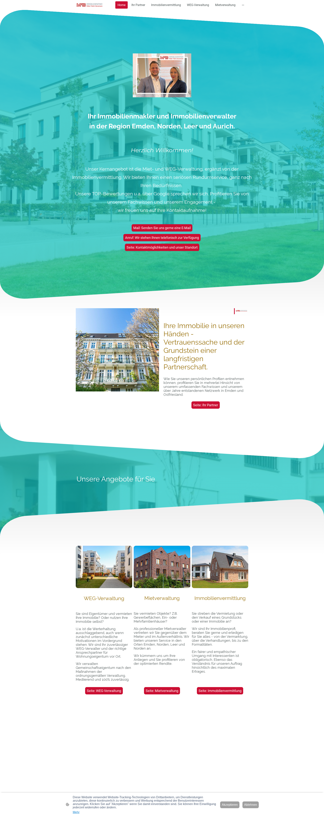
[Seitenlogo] (89, 4)
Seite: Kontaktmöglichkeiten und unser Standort (162, 247)
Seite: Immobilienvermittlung (220, 691)
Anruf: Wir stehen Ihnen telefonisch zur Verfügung (162, 238)
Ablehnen (250, 804)
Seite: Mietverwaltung (162, 691)
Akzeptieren (230, 804)
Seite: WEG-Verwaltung (104, 691)
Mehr (76, 812)
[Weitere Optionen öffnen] (243, 5)
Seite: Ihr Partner (205, 405)
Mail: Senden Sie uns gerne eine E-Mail (162, 228)
